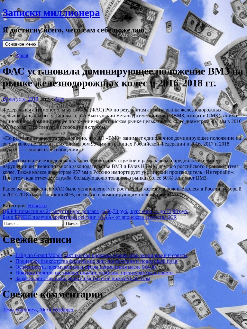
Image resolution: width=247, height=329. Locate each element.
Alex (59, 99)
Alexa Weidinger (56, 309)
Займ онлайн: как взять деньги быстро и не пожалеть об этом (82, 278)
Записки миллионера (51, 12)
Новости (37, 205)
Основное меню (20, 44)
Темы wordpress (20, 309)
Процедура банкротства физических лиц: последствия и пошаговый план (96, 261)
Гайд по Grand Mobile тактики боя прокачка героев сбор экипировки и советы (101, 255)
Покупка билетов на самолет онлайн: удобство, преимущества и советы (94, 272)
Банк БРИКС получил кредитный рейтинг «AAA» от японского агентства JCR (90, 217)
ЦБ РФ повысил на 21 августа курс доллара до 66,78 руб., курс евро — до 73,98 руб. (95, 211)
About (21, 55)
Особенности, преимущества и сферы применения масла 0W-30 (85, 267)
